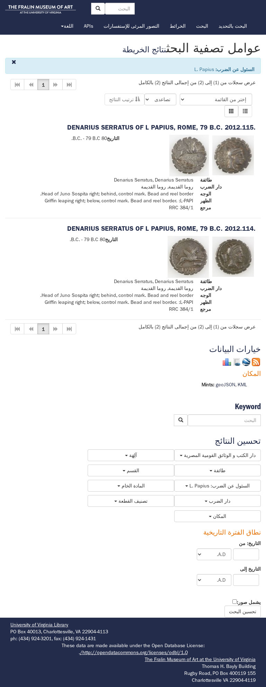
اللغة (68, 26)
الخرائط (178, 26)
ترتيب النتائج (122, 99)
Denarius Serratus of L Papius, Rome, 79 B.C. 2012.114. (161, 228)
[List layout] (245, 111)
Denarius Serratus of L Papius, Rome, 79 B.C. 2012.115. (161, 127)
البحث (202, 26)
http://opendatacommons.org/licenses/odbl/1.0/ (134, 652)
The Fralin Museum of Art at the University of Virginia (200, 659)
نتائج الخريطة (144, 49)
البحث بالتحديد (233, 26)
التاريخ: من (250, 543)
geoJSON (225, 384)
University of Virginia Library (39, 625)
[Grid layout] (231, 111)
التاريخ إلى (250, 569)
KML (242, 384)
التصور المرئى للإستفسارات (131, 26)
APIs (88, 26)
